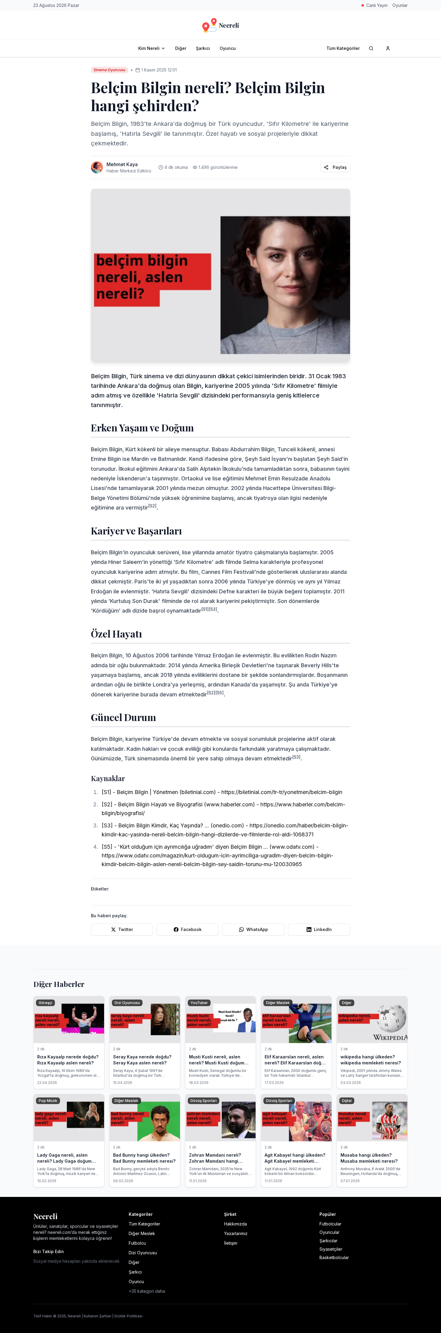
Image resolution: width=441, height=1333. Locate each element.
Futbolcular (330, 1223)
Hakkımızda (235, 1223)
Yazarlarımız (236, 1233)
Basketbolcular (334, 1257)
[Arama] (371, 48)
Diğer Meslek (142, 1233)
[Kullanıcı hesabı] (387, 48)
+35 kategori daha (147, 1291)
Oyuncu (228, 48)
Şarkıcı (203, 48)
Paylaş (340, 167)
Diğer (180, 48)
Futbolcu (137, 1243)
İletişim (230, 1243)
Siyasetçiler (331, 1249)
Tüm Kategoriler (343, 48)
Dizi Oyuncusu (143, 1252)
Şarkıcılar (329, 1240)
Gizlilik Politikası (128, 1316)
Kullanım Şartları (97, 1316)
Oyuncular (330, 1232)
